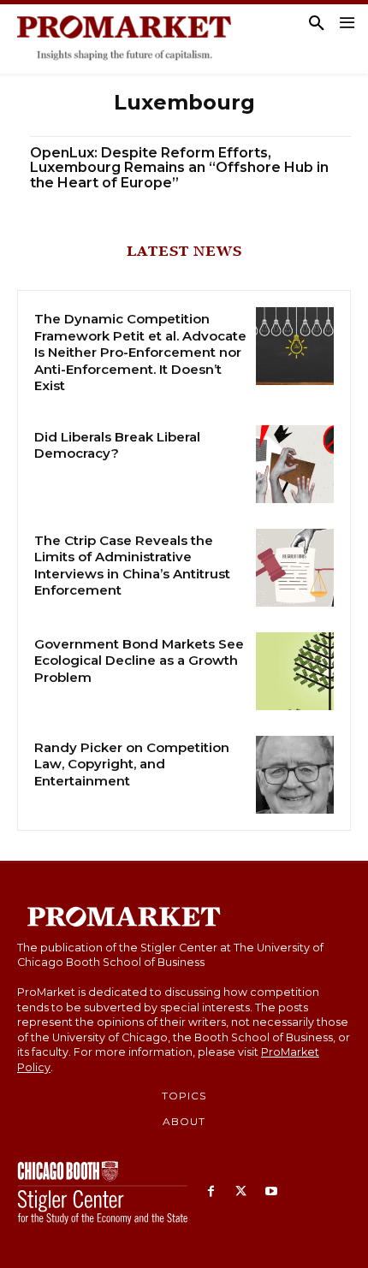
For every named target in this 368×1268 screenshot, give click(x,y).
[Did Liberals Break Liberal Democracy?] (295, 464)
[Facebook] (211, 1192)
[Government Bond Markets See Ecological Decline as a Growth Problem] (295, 671)
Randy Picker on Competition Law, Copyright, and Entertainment (131, 764)
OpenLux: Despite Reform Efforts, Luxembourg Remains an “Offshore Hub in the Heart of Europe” (179, 168)
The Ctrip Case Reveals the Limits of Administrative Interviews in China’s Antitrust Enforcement (132, 565)
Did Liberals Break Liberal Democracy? (117, 445)
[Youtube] (271, 1192)
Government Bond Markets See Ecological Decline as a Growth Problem (139, 660)
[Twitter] (241, 1192)
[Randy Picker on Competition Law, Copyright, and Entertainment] (295, 775)
